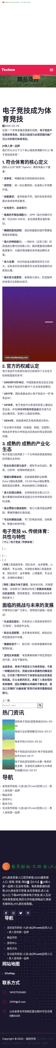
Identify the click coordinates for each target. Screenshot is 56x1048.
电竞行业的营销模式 (26, 731)
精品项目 (13, 43)
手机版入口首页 (28, 11)
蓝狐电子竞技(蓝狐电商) (28, 721)
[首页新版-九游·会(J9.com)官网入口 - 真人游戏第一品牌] (20, 2)
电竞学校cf (21, 741)
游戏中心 (28, 43)
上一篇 (6, 700)
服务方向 (43, 43)
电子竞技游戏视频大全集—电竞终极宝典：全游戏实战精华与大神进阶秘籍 (33, 766)
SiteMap (10, 973)
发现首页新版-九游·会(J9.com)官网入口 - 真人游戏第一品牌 (28, 27)
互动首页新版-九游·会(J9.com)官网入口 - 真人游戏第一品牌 (29, 956)
